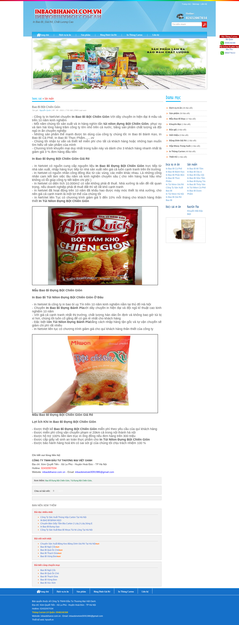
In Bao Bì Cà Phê (174, 168)
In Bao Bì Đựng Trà (196, 181)
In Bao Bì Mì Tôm (195, 168)
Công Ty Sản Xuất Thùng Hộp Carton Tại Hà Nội (63, 517)
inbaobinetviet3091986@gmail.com (94, 472)
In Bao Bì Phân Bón (175, 175)
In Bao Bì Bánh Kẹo (175, 172)
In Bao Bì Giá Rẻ (174, 197)
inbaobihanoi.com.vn (53, 472)
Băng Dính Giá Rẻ (108, 35)
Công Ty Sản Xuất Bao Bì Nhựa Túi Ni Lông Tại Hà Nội (66, 530)
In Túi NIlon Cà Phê (196, 187)
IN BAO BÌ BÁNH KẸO (50, 520)
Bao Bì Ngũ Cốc (48, 547)
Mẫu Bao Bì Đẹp (177, 119)
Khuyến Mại (175, 124)
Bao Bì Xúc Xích (48, 583)
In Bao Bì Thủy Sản (196, 184)
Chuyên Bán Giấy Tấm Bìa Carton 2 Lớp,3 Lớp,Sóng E (66, 523)
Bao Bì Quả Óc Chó (49, 550)
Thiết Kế (173, 157)
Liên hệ (204, 4)
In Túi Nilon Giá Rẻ (175, 184)
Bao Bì (169, 200)
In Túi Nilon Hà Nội (175, 194)
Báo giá (173, 129)
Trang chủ (186, 4)
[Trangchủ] (37, 98)
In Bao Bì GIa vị (194, 172)
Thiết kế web (38, 620)
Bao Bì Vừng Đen (48, 556)
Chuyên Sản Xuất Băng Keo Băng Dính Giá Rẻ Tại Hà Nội (68, 544)
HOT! (60, 491)
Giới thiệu (174, 135)
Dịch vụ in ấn (65, 35)
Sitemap (195, 4)
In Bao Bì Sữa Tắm (196, 178)
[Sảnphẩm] (50, 98)
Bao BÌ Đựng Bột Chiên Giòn (57, 481)
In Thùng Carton (134, 35)
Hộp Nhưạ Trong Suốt (180, 146)
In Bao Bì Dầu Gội (195, 175)
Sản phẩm (85, 35)
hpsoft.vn (49, 620)
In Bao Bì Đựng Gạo (49, 526)
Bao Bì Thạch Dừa (49, 553)
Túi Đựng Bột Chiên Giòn (81, 481)
